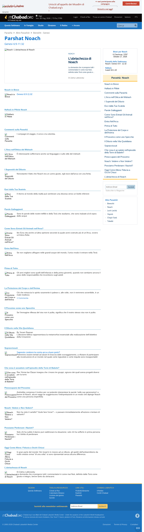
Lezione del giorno (56, 495)
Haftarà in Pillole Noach (15, 110)
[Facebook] (137, 516)
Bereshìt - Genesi (41, 32)
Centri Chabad (102, 493)
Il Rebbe (63, 25)
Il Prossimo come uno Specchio (19, 308)
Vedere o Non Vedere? (18, 408)
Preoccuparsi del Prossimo (17, 388)
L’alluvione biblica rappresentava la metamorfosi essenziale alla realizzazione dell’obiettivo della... (81, 69)
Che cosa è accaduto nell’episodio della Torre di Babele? (31, 368)
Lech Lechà (112, 211)
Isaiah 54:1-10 (111, 70)
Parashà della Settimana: (116, 62)
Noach (125, 77)
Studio (40, 25)
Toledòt (110, 221)
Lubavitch (51, 515)
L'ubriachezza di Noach (15, 467)
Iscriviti (52, 498)
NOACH (71, 54)
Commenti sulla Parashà (16, 129)
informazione (89, 517)
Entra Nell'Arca (11, 248)
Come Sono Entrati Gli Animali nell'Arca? (23, 228)
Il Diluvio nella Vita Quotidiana (81, 60)
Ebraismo (52, 25)
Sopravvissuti (11, 348)
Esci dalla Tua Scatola (15, 189)
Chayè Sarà (112, 218)
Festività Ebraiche (82, 491)
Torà (73, 517)
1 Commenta (22, 298)
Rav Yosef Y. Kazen (57, 517)
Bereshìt (110, 203)
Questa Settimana (12, 25)
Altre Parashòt (23, 32)
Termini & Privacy (120, 525)
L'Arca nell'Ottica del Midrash (18, 149)
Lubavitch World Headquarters (93, 515)
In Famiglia (28, 25)
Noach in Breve (11, 90)
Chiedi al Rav (85, 17)
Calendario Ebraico (56, 493)
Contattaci (134, 525)
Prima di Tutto (11, 268)
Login (75, 17)
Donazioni (118, 17)
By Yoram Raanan (75, 78)
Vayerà (110, 214)
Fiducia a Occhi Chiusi (24, 447)
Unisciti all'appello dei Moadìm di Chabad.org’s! (66, 7)
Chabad (44, 515)
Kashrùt (78, 493)
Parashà (8, 32)
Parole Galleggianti (13, 209)
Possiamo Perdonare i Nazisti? (19, 428)
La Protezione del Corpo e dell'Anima (22, 288)
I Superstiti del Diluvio (15, 169)
